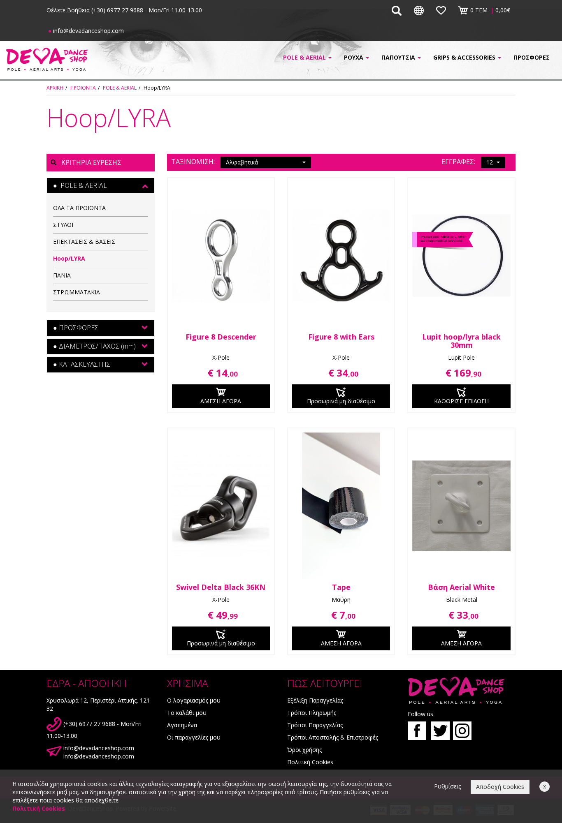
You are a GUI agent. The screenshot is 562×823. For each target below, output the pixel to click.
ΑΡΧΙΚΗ (54, 87)
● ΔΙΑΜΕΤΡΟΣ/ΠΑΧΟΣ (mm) (94, 346)
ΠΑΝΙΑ (62, 275)
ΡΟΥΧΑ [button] (354, 57)
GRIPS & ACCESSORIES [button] (465, 57)
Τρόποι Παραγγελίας (315, 725)
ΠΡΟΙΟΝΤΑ (83, 87)
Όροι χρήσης (304, 750)
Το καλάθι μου (187, 713)
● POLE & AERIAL (80, 185)
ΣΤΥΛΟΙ (63, 225)
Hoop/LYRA (69, 258)
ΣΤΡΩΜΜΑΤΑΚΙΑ (76, 292)
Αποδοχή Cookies (500, 787)
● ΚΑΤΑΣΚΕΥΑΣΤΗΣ (81, 364)
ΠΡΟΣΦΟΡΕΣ (531, 57)
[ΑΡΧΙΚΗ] (47, 59)
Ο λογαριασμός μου (194, 700)
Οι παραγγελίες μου (194, 737)
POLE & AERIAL (120, 87)
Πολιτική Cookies (310, 762)
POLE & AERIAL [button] (305, 57)
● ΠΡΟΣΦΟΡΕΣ (75, 327)
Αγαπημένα (182, 725)
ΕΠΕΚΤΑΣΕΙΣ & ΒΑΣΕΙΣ (84, 241)
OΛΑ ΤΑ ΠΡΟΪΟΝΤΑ (79, 208)
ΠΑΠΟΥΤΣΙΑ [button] (399, 57)
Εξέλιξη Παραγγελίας (315, 700)
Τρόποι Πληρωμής (311, 713)
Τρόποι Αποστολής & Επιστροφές (332, 737)
